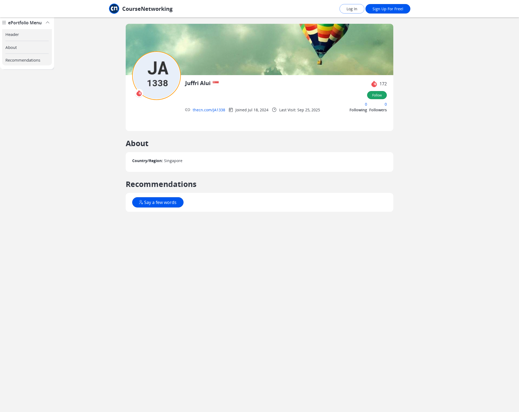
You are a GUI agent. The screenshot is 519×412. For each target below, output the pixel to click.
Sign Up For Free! (387, 8)
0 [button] (366, 104)
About (11, 47)
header (12, 34)
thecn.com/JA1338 (209, 109)
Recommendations (22, 60)
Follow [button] (377, 95)
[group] (27, 214)
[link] (153, 9)
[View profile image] (156, 75)
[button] (374, 84)
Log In (352, 8)
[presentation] (139, 93)
